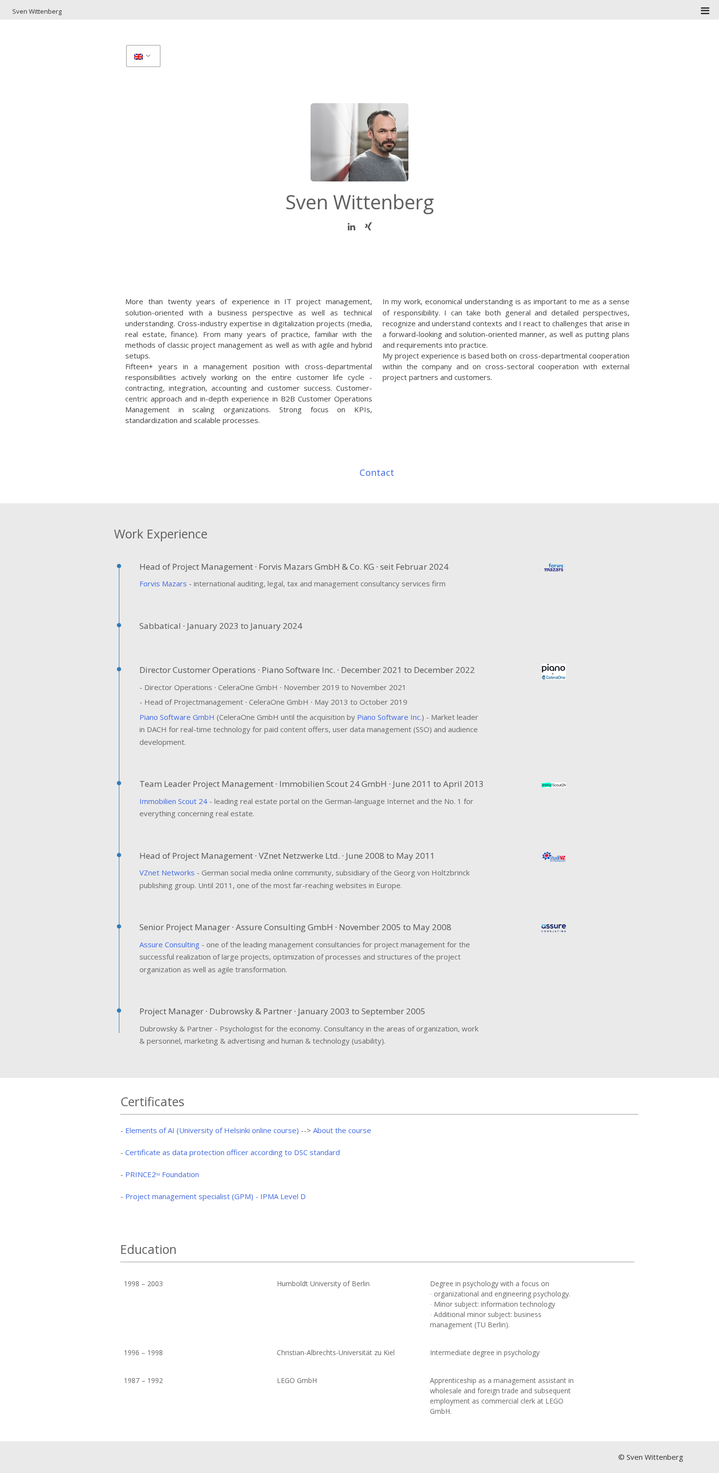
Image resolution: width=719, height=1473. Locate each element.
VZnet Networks (167, 872)
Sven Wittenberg (37, 11)
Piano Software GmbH (177, 717)
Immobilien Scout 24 (173, 801)
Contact (377, 472)
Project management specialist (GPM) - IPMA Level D (215, 1196)
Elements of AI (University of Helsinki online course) (212, 1130)
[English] (142, 56)
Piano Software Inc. (389, 717)
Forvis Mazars (163, 583)
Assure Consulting (169, 944)
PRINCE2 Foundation (162, 1174)
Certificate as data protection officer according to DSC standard (232, 1152)
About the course (342, 1130)
